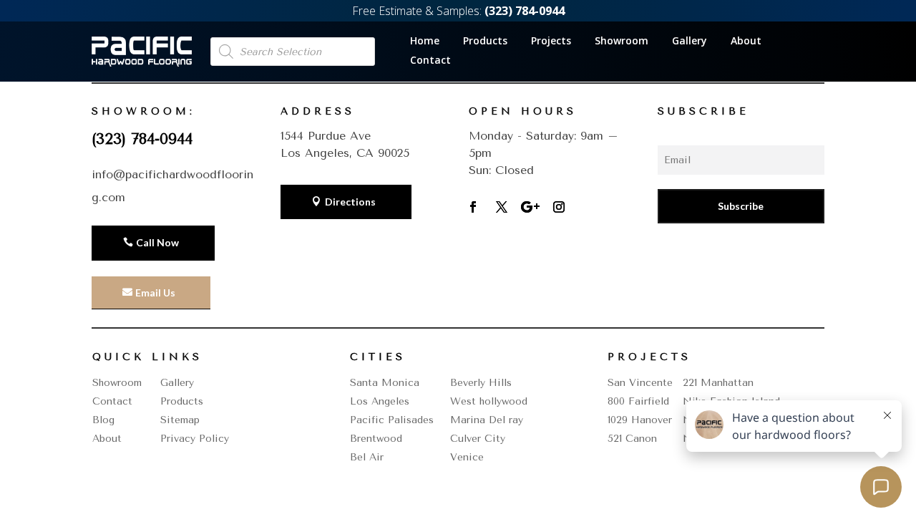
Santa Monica (384, 383)
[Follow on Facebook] (473, 206)
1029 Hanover (640, 420)
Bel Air (367, 457)
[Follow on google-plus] (530, 206)
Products (485, 41)
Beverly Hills (481, 383)
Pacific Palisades (392, 420)
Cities (378, 357)
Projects (551, 41)
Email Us (155, 292)
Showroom (621, 41)
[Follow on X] (501, 206)
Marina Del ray (486, 420)
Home (424, 41)
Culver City (477, 438)
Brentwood (376, 438)
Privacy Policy (194, 438)
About (746, 41)
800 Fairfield (638, 401)
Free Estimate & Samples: (458, 11)
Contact (430, 61)
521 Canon (632, 438)
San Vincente (640, 383)
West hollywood (488, 401)
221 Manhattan (718, 383)
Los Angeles (379, 401)
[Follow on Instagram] (558, 206)
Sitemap (180, 420)
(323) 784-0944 (142, 139)
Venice (467, 457)
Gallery (689, 41)
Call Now (157, 242)
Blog (103, 420)
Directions (350, 201)
